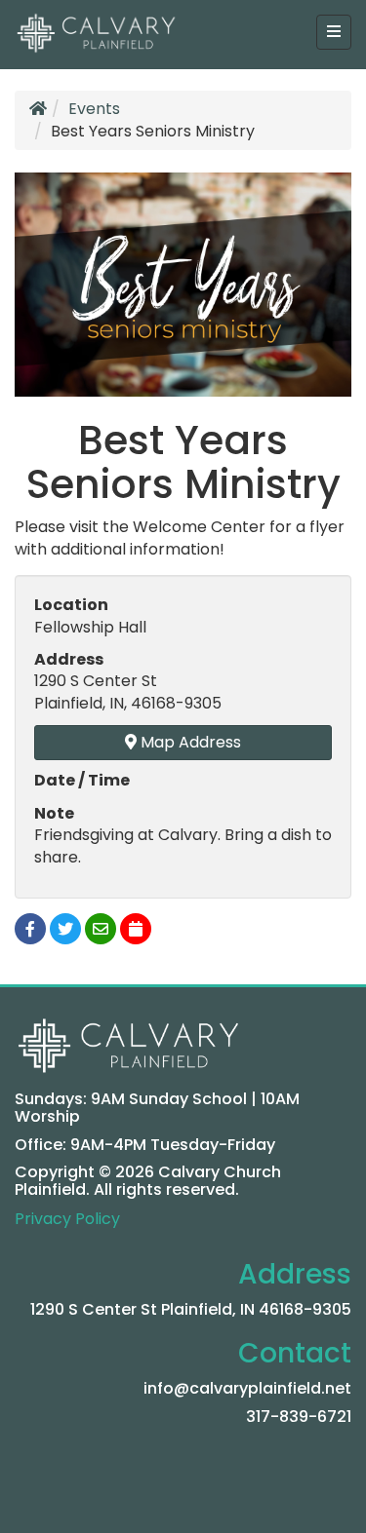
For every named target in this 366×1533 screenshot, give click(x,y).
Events (94, 108)
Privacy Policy (67, 1218)
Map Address (189, 742)
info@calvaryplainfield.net (247, 1388)
